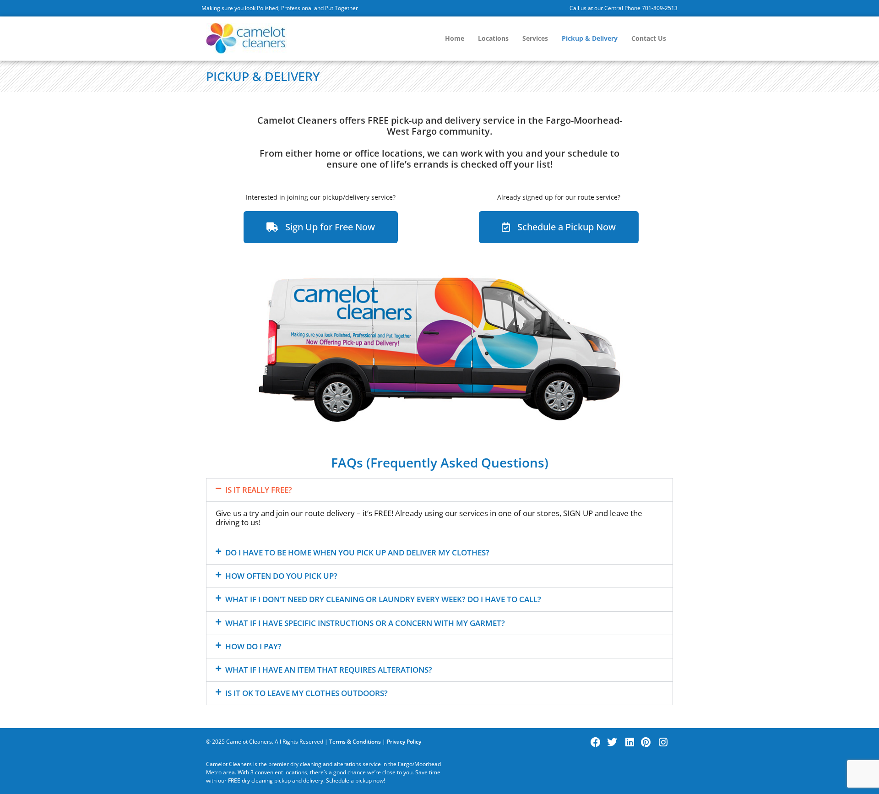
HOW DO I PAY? (253, 646)
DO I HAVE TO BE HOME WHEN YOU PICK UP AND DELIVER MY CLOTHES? (357, 552)
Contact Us (648, 38)
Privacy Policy (404, 741)
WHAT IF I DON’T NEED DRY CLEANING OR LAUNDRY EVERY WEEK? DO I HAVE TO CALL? (383, 599)
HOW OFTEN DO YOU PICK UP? (281, 576)
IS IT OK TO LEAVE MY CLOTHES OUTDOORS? (306, 693)
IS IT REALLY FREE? (258, 489)
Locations (493, 38)
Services (535, 38)
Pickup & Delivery (590, 38)
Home (454, 38)
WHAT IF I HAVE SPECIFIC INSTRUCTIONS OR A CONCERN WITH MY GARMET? (365, 623)
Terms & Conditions (355, 741)
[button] (439, 490)
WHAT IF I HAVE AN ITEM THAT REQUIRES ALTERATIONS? (328, 669)
